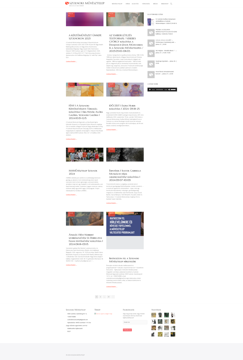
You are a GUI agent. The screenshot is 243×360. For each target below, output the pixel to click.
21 (109, 297)
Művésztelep (117, 3)
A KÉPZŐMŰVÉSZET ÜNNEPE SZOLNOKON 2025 (85, 37)
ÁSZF (69, 331)
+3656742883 (71, 317)
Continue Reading (70, 61)
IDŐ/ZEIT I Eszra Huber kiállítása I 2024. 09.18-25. (124, 107)
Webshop (164, 3)
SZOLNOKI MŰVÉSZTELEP (87, 3)
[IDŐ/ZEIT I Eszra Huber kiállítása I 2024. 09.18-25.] (125, 89)
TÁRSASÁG (146, 3)
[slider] (173, 89)
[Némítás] (169, 89)
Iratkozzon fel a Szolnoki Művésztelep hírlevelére (124, 260)
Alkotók (135, 3)
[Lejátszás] (150, 89)
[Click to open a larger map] (103, 314)
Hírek (128, 3)
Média (155, 3)
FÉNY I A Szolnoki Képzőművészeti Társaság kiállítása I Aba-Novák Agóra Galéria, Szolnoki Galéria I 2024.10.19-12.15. (86, 112)
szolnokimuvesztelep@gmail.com (77, 319)
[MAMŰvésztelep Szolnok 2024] (84, 155)
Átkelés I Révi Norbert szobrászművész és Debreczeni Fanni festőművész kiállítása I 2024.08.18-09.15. (86, 239)
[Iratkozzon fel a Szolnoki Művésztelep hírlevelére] (125, 230)
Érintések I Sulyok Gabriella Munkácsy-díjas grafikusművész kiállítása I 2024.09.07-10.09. (125, 175)
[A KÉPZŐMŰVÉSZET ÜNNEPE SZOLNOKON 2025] (84, 19)
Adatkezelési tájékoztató (75, 328)
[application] (162, 89)
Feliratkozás (127, 330)
